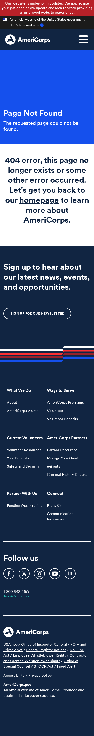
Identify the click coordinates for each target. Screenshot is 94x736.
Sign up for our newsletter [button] (37, 313)
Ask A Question (16, 596)
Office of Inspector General (44, 644)
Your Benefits (18, 458)
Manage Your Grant (62, 458)
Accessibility (14, 675)
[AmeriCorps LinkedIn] (70, 575)
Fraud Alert (66, 666)
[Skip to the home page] (27, 39)
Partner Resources (62, 449)
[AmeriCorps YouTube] (55, 575)
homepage (39, 200)
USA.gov (10, 644)
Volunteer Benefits (62, 418)
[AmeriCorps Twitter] (25, 575)
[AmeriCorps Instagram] (40, 575)
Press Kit (54, 505)
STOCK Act (43, 666)
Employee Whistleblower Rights (39, 655)
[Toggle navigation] (86, 42)
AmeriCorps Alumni (23, 410)
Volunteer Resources (24, 449)
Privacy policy (40, 675)
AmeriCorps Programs (65, 402)
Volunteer (55, 410)
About (12, 402)
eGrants (53, 466)
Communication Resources (60, 516)
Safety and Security (23, 466)
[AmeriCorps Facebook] (9, 575)
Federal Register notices (46, 650)
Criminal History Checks (67, 474)
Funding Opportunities (25, 505)
